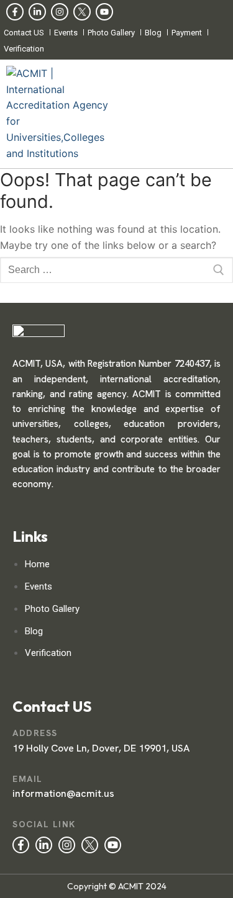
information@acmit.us (63, 793)
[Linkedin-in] (37, 11)
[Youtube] (104, 11)
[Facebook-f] (15, 11)
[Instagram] (59, 11)
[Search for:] (116, 270)
